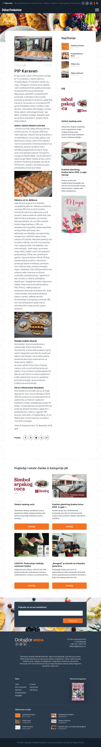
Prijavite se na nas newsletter (32, 607)
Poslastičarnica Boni (77, 55)
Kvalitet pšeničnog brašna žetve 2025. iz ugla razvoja (74, 172)
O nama (33, 684)
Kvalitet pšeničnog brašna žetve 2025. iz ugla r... (67, 505)
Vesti (17, 684)
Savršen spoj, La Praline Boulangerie (72, 726)
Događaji (18, 695)
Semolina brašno (77, 45)
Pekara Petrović (77, 73)
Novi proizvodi (20, 687)
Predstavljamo (20, 693)
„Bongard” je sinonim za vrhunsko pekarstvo (68, 564)
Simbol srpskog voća (71, 121)
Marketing (33, 690)
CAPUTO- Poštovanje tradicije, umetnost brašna (29, 564)
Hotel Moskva (27, 726)
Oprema (18, 690)
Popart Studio (78, 742)
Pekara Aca (75, 64)
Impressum (34, 687)
